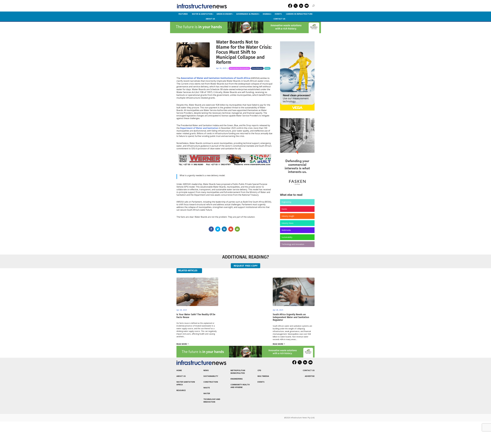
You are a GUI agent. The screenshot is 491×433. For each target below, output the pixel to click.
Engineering (286, 202)
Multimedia (286, 230)
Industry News (287, 223)
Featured (183, 14)
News (206, 370)
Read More (181, 344)
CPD (259, 370)
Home (179, 370)
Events (278, 14)
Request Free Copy (246, 265)
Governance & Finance (247, 14)
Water (267, 68)
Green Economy (224, 14)
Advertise (310, 376)
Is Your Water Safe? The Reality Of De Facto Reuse (195, 316)
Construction (210, 382)
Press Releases (257, 68)
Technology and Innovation (293, 244)
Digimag (267, 14)
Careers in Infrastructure (299, 14)
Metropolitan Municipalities (239, 68)
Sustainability (287, 237)
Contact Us (279, 19)
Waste (206, 387)
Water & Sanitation (202, 14)
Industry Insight (288, 216)
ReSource (181, 390)
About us (210, 19)
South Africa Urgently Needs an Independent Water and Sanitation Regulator (291, 317)
